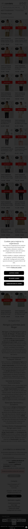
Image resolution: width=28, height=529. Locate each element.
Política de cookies (16, 267)
